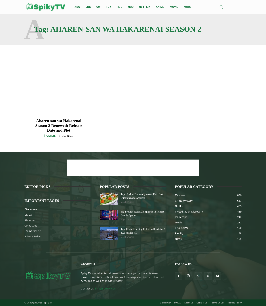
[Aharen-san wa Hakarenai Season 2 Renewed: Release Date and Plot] (58, 94)
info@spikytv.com (105, 288)
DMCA (28, 214)
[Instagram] (188, 276)
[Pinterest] (198, 276)
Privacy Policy (32, 236)
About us (29, 220)
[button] (221, 7)
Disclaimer (30, 209)
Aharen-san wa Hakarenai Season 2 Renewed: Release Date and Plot (58, 125)
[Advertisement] (133, 168)
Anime (51, 135)
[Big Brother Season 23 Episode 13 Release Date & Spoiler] (109, 215)
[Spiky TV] (46, 7)
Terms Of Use (32, 231)
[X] (208, 276)
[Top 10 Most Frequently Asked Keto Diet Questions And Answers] (109, 199)
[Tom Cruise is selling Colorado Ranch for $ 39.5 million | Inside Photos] (109, 233)
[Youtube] (217, 276)
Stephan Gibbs (66, 136)
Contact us (30, 225)
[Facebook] (178, 276)
